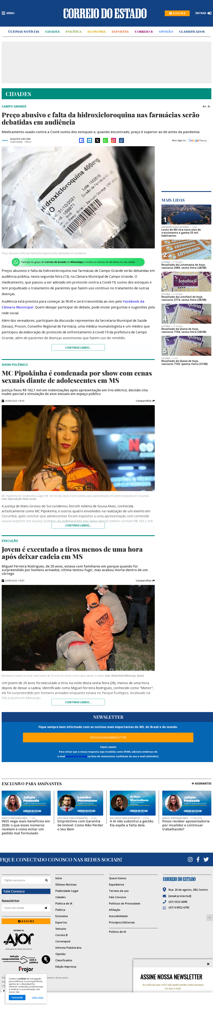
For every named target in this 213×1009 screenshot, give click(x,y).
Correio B (144, 32)
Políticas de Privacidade (124, 903)
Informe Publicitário (68, 947)
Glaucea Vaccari (20, 138)
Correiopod (62, 941)
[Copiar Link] (121, 140)
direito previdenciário (18, 818)
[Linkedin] (89, 140)
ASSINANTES (203, 783)
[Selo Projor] (26, 963)
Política (73, 32)
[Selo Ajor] (26, 939)
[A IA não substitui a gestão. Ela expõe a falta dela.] (133, 803)
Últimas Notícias (23, 32)
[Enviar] (45, 907)
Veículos (60, 928)
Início (58, 878)
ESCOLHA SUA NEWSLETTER (108, 737)
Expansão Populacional (179, 227)
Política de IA (64, 903)
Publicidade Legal (66, 890)
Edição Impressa (65, 966)
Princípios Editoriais (122, 922)
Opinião (166, 32)
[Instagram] (113, 140)
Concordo (17, 997)
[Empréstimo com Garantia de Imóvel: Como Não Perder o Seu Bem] (80, 803)
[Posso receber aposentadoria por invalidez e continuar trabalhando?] (186, 803)
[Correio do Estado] (187, 879)
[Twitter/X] (97, 140)
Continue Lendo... (78, 525)
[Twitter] (206, 859)
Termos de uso (119, 890)
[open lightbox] (78, 197)
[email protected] (76, 756)
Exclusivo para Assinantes (77, 818)
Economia (97, 32)
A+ (204, 106)
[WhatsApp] (105, 140)
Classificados (192, 32)
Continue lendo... (78, 347)
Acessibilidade (118, 916)
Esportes (120, 32)
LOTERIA (172, 262)
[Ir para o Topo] (209, 917)
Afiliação (114, 909)
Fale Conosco (117, 897)
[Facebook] (81, 140)
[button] (145, 400)
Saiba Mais (37, 997)
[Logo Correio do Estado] (105, 13)
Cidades (52, 32)
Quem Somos (117, 878)
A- (209, 106)
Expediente (116, 884)
